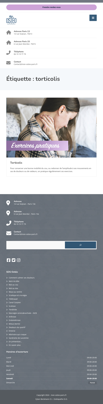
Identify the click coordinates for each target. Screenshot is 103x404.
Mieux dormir (14, 324)
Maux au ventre (15, 292)
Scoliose (12, 306)
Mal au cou (13, 285)
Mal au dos (13, 288)
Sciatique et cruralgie (18, 295)
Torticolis (16, 163)
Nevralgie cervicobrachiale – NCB (23, 313)
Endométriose (14, 320)
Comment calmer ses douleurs (22, 277)
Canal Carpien (15, 302)
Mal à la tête (14, 281)
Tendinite (13, 309)
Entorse (12, 331)
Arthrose (12, 317)
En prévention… (15, 341)
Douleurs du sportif (17, 327)
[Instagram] (18, 261)
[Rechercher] (80, 245)
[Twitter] (14, 261)
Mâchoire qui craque (17, 334)
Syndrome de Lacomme (19, 338)
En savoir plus (15, 345)
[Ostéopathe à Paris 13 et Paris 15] (11, 19)
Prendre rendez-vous (51, 7)
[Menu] (93, 18)
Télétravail (13, 299)
